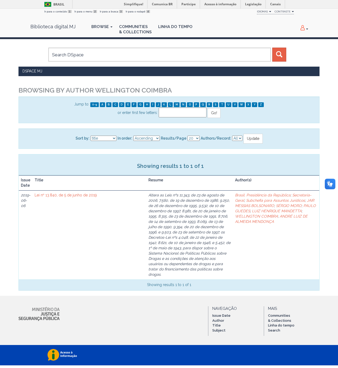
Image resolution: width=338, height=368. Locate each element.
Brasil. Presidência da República (262, 195)
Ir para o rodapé (137, 11)
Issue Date (221, 316)
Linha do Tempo (175, 26)
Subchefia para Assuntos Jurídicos (275, 200)
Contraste (283, 11)
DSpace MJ (32, 71)
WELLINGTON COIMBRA (256, 216)
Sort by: (83, 138)
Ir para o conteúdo (57, 11)
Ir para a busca (111, 11)
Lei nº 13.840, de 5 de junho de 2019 (66, 195)
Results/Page (173, 138)
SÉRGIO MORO (289, 206)
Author (218, 321)
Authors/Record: (216, 138)
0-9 (94, 104)
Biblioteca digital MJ (53, 26)
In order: (125, 138)
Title (216, 325)
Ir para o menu (85, 11)
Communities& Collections (135, 29)
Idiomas (263, 11)
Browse (100, 26)
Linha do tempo (281, 325)
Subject (219, 330)
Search (274, 330)
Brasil (53, 4)
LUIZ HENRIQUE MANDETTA (277, 211)
